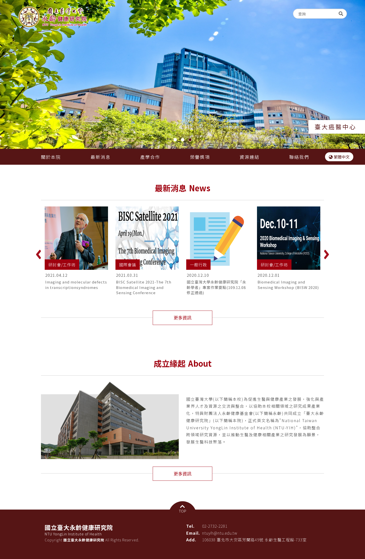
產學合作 (150, 157)
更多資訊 (182, 317)
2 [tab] (183, 140)
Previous (38, 254)
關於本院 (51, 157)
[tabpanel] (182, 75)
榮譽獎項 (200, 157)
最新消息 (100, 157)
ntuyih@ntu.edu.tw (219, 533)
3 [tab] (190, 140)
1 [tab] (176, 140)
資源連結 (249, 157)
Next (326, 254)
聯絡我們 (299, 157)
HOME (52, 17)
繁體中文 (341, 157)
